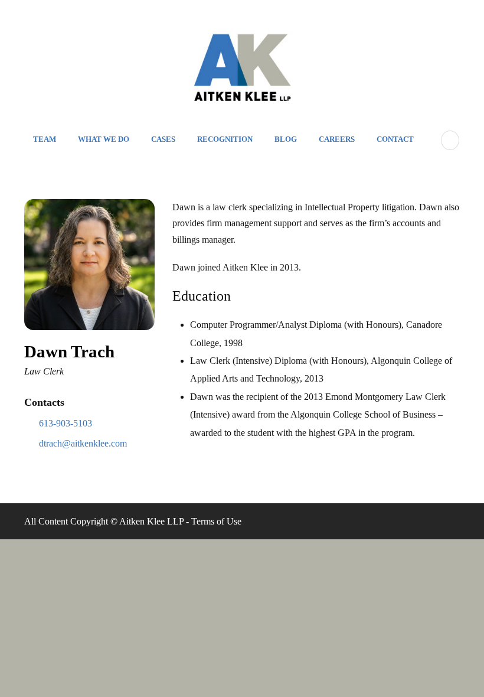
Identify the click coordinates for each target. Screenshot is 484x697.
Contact (395, 139)
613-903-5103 (65, 423)
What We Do (103, 139)
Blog (285, 139)
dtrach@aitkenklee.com (83, 443)
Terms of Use (216, 521)
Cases (163, 139)
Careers (337, 139)
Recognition (225, 139)
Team (44, 139)
